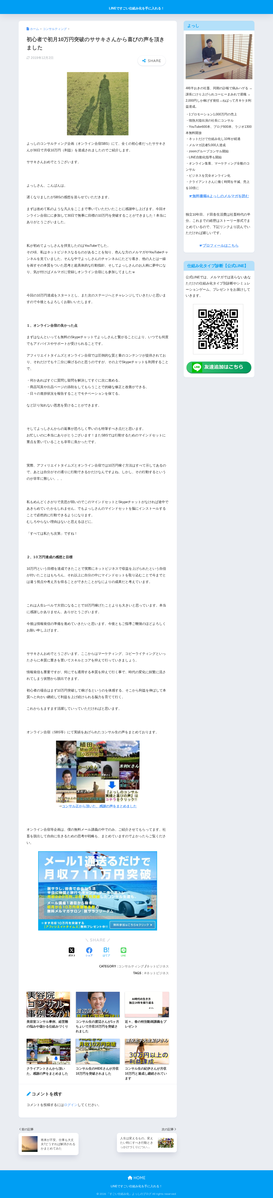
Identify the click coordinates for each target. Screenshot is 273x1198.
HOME (138, 1177)
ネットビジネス (157, 966)
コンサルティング (131, 966)
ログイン (71, 1105)
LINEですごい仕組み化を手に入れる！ (136, 8)
